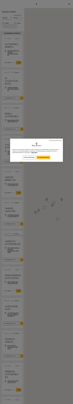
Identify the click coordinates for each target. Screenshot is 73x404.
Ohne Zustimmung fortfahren (55, 140)
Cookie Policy (34, 152)
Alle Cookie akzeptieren (43, 157)
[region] (36, 150)
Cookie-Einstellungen (29, 157)
